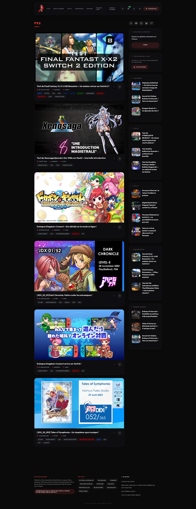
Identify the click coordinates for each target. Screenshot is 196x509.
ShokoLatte (100, 484)
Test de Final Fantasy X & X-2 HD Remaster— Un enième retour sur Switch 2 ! (73, 86)
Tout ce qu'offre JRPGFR (130, 495)
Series (81, 93)
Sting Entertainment (62, 233)
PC (40, 93)
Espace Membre (112, 8)
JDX (60, 302)
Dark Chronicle (51, 302)
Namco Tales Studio (70, 439)
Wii (83, 233)
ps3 (59, 93)
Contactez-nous (128, 481)
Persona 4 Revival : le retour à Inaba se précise (150, 192)
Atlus (136, 186)
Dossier (90, 8)
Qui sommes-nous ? (128, 491)
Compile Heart (42, 233)
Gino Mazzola (102, 480)
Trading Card (99, 8)
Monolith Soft (42, 165)
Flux (48, 8)
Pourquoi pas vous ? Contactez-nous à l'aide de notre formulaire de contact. (53, 491)
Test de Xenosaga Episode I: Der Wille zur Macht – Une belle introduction (71, 158)
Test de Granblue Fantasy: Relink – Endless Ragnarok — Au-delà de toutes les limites (150, 167)
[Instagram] (141, 23)
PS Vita (47, 93)
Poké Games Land (84, 487)
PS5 (73, 93)
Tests (69, 8)
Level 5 (67, 302)
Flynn (55, 436)
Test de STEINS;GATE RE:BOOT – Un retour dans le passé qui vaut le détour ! (150, 138)
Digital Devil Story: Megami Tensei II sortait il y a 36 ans (149, 205)
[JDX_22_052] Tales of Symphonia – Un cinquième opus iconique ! (68, 432)
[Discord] (136, 23)
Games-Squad (83, 491)
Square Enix (90, 93)
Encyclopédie (58, 8)
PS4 (66, 93)
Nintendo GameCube (88, 439)
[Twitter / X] (131, 23)
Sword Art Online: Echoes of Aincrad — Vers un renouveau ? (150, 98)
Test (50, 96)
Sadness (57, 89)
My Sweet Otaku (98, 487)
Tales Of (46, 442)
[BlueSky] (146, 23)
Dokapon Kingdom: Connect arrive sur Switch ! (59, 363)
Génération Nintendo (86, 484)
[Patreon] (151, 23)
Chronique (79, 8)
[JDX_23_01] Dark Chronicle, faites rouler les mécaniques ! (64, 295)
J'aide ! (145, 45)
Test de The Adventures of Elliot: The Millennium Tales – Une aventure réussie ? (150, 288)
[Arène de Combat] (140, 8)
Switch (101, 93)
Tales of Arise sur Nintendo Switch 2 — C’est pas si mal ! (150, 326)
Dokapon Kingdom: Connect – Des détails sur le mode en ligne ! (66, 226)
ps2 (54, 93)
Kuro (56, 298)
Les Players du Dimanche (86, 480)
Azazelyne (111, 484)
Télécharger (141, 67)
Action (40, 302)
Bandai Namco (50, 439)
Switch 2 (42, 96)
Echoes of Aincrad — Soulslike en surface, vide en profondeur (150, 313)
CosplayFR (113, 480)
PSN (79, 302)
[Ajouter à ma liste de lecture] (114, 87)
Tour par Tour (59, 96)
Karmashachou (111, 487)
